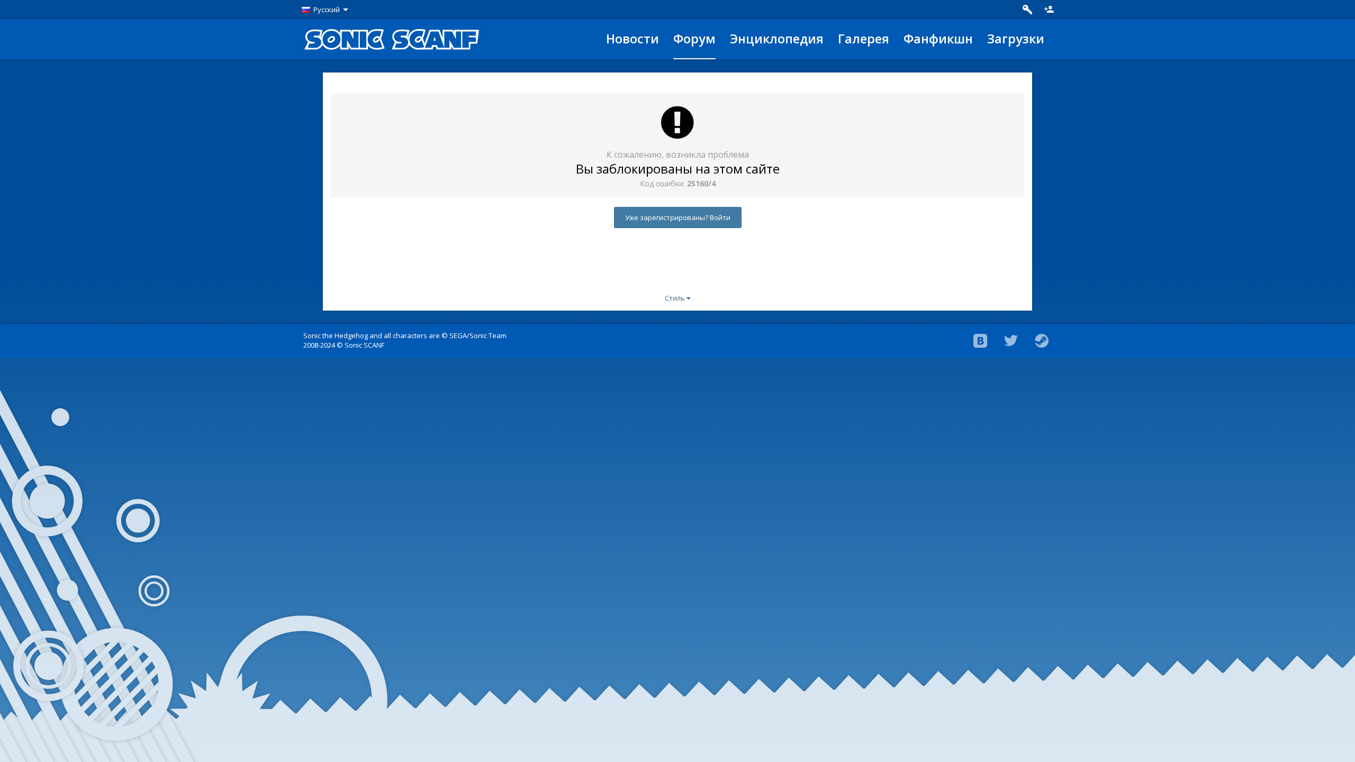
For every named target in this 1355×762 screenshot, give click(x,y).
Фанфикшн (938, 38)
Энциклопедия (777, 38)
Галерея (863, 38)
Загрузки (1015, 38)
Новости (632, 38)
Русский (326, 9)
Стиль (675, 298)
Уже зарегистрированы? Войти (677, 217)
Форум (694, 38)
